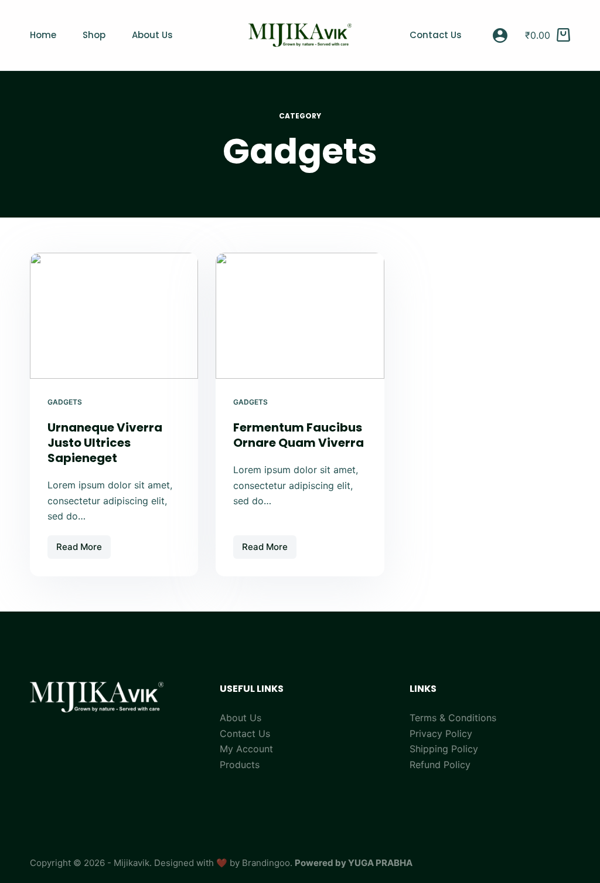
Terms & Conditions (453, 718)
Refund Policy (440, 764)
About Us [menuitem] (152, 35)
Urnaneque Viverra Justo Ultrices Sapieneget (104, 442)
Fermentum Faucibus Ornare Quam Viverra (298, 435)
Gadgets (64, 402)
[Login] (500, 35)
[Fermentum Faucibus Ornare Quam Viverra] (300, 316)
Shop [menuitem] (94, 35)
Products (240, 764)
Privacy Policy (441, 733)
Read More (83, 550)
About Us (240, 718)
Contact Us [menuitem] (436, 35)
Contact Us (245, 733)
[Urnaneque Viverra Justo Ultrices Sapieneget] (114, 316)
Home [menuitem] (43, 35)
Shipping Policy (444, 749)
